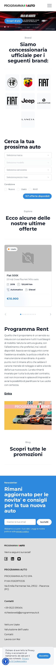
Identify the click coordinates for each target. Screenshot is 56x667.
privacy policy (22, 531)
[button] (5, 661)
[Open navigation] (49, 5)
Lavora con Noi (12, 639)
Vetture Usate (12, 624)
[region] (28, 280)
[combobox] (28, 155)
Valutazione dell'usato (16, 629)
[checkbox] (5, 189)
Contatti (8, 634)
